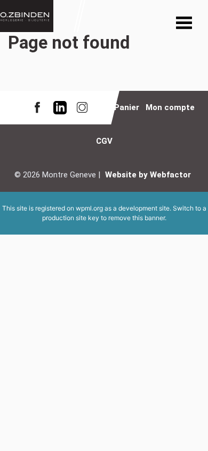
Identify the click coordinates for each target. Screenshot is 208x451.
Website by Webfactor (148, 175)
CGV (104, 141)
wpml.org (89, 208)
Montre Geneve (26, 16)
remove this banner (136, 218)
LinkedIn (59, 108)
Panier (126, 107)
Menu (184, 24)
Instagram (82, 108)
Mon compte (170, 107)
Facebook (37, 108)
